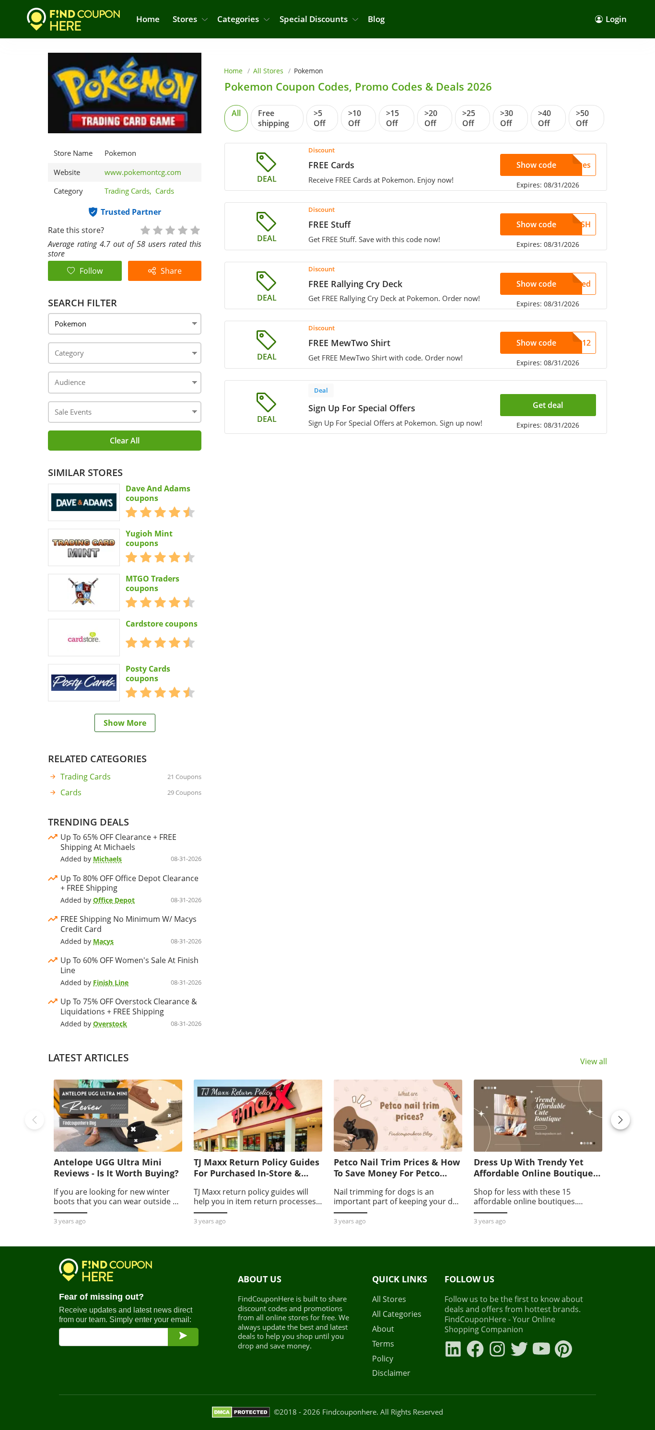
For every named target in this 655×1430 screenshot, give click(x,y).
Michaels (107, 858)
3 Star (169, 229)
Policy (382, 1359)
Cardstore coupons (162, 624)
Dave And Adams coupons (158, 494)
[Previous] (34, 1119)
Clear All (125, 440)
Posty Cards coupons (148, 674)
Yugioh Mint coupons (149, 539)
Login (616, 18)
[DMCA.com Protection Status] (241, 1412)
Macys (103, 941)
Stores (185, 18)
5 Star (194, 229)
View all (593, 1062)
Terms (383, 1344)
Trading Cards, (130, 191)
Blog (376, 18)
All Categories (396, 1314)
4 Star (182, 229)
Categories (238, 18)
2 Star (157, 229)
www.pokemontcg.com (143, 172)
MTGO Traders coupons (152, 584)
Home (148, 18)
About (383, 1329)
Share (171, 271)
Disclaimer (391, 1373)
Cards (164, 191)
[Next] (620, 1119)
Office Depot (114, 900)
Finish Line (111, 982)
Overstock (110, 1023)
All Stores (268, 70)
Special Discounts (314, 18)
